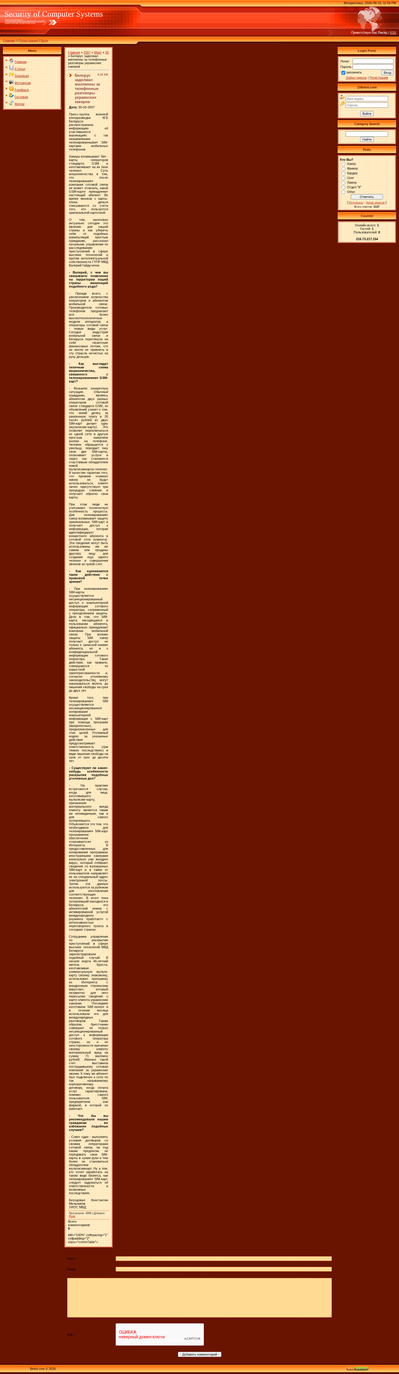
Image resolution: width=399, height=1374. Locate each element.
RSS (393, 32)
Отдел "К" (354, 187)
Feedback (22, 90)
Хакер (351, 163)
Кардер (352, 173)
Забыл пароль (356, 77)
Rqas (72, 1216)
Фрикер (352, 168)
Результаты (356, 202)
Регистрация (28, 40)
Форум (20, 104)
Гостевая (21, 97)
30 (107, 52)
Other (351, 192)
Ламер (352, 182)
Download (22, 76)
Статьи (20, 69)
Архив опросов (375, 202)
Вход (44, 40)
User (350, 178)
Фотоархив (23, 83)
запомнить (354, 72)
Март (98, 52)
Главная (9, 40)
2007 (87, 52)
